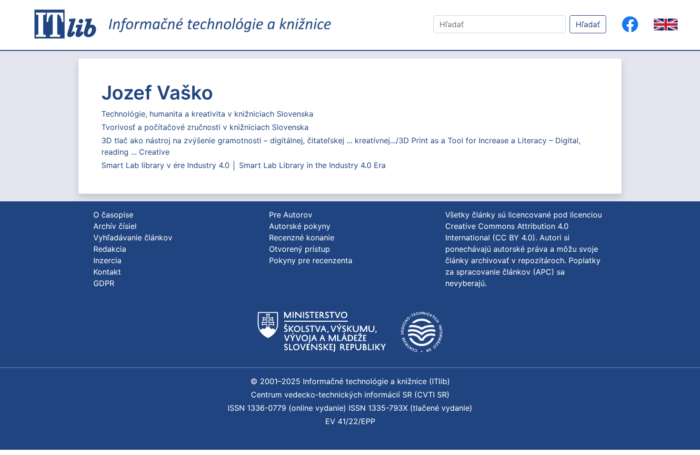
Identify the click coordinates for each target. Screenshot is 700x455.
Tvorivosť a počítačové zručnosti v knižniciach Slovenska (205, 127)
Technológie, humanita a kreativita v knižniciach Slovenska (207, 114)
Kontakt (107, 272)
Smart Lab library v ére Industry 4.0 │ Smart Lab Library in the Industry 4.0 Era (243, 165)
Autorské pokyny (299, 226)
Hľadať (588, 24)
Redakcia (109, 249)
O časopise (113, 214)
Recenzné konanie (301, 237)
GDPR (103, 283)
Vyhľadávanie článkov (132, 237)
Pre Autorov (290, 214)
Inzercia (107, 260)
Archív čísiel (115, 226)
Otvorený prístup (299, 249)
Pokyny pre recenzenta (310, 260)
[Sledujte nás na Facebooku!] (630, 24)
